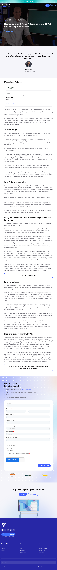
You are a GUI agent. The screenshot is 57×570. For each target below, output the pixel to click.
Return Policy (31, 566)
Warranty (24, 566)
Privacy (3, 566)
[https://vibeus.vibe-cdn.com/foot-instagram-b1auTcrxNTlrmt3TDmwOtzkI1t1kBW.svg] (11, 530)
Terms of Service (10, 566)
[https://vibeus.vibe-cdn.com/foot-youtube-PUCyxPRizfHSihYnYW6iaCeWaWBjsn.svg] (8, 530)
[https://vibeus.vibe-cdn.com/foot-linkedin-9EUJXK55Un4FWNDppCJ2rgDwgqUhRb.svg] (5, 530)
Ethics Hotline (18, 566)
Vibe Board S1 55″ (10, 104)
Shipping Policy (38, 566)
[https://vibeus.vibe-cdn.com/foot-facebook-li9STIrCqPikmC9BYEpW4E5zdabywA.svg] (2, 530)
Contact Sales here (26, 389)
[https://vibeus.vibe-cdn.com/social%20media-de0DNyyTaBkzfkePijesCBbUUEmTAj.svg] (14, 530)
